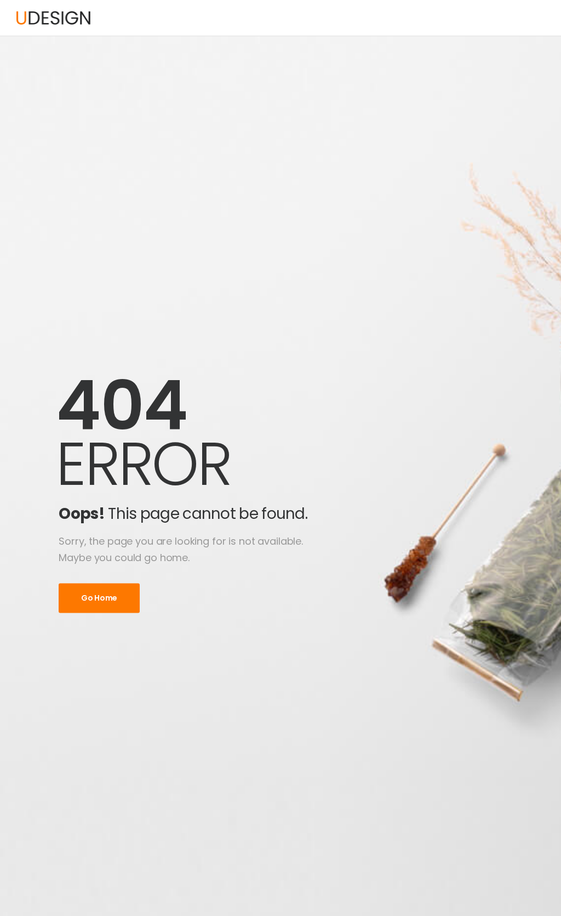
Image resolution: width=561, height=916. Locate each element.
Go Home (99, 597)
